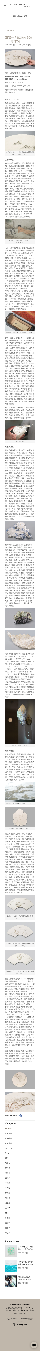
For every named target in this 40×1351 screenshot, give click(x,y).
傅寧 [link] (7, 1158)
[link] (20, 5)
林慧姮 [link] (7, 1193)
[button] (5, 5)
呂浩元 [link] (7, 1163)
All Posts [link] (8, 1128)
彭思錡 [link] (7, 1178)
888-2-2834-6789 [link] (20, 1314)
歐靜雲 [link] (7, 1198)
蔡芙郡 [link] (7, 1213)
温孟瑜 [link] (7, 1203)
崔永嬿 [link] (7, 1168)
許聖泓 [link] (7, 1218)
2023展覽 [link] (8, 1133)
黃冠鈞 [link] (7, 1223)
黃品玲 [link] (7, 1228)
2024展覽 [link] (8, 1138)
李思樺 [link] (7, 1183)
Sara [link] (7, 1153)
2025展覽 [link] (8, 1143)
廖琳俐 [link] (7, 1173)
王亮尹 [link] (7, 1208)
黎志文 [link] (7, 1233)
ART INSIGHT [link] (10, 1148)
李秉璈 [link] (7, 1188)
